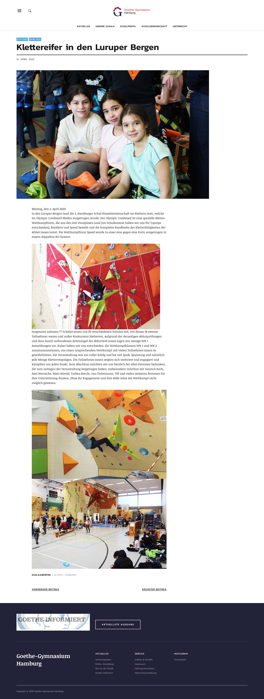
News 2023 (35, 39)
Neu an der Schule (104, 668)
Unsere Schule (105, 26)
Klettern (22, 39)
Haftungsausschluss (144, 668)
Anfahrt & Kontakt (144, 659)
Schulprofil (128, 26)
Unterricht (180, 26)
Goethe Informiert (104, 673)
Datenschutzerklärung (145, 673)
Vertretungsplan (103, 659)
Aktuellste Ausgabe (118, 624)
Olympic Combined (65, 575)
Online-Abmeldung (104, 664)
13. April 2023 (25, 59)
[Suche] (29, 10)
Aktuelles (83, 26)
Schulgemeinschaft (154, 26)
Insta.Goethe (180, 659)
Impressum (140, 664)
